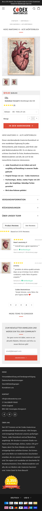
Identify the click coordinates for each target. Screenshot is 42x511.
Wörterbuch (25, 21)
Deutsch (15, 498)
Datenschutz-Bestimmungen (12, 380)
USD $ (26, 498)
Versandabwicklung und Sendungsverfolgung (18, 377)
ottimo (16, 266)
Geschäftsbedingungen (10, 384)
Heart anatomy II (20, 242)
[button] (6, 82)
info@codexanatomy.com (11, 399)
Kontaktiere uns (8, 388)
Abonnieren (20, 358)
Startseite (14, 21)
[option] (21, 56)
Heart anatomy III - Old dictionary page (25, 252)
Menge (6, 119)
